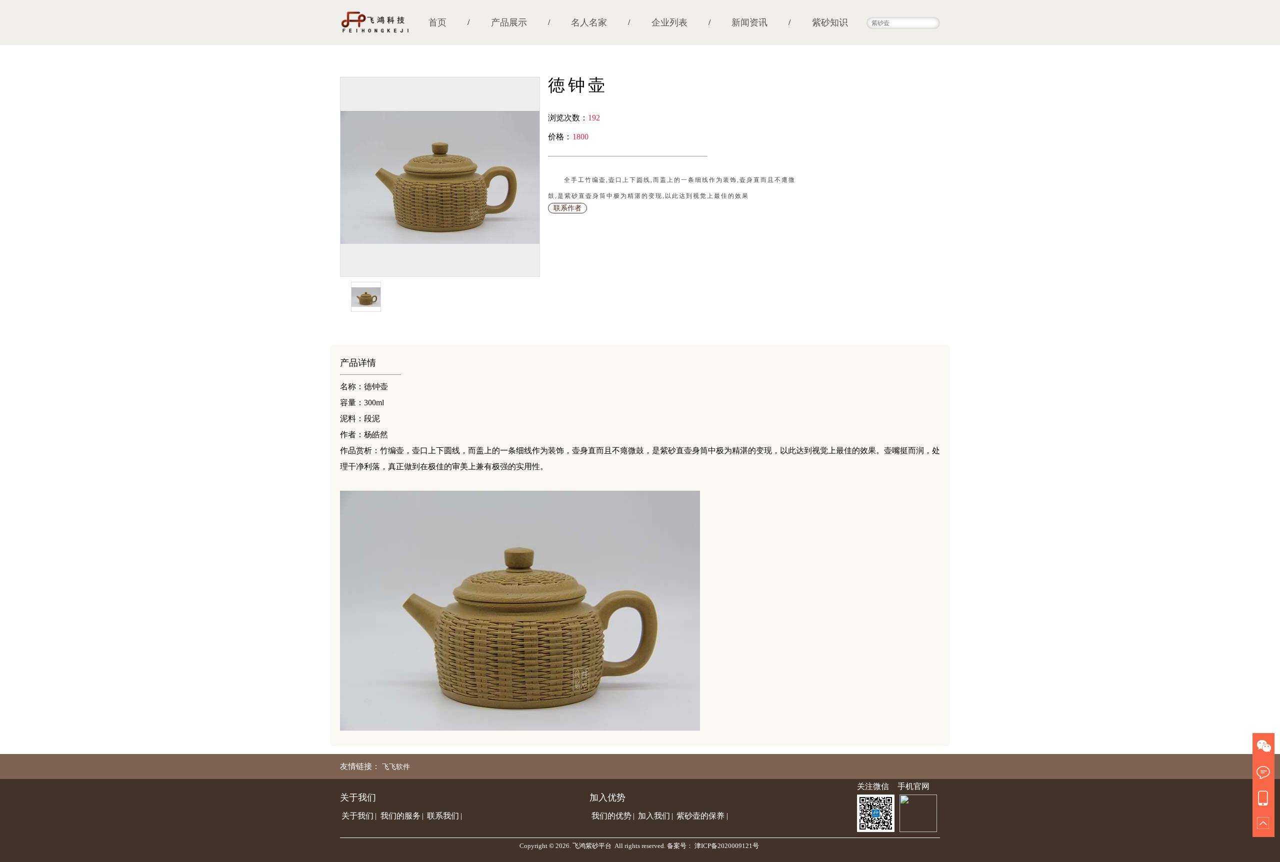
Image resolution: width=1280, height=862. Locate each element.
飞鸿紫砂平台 (592, 846)
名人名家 (589, 22)
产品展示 (509, 22)
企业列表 (670, 22)
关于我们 (358, 816)
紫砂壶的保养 (700, 816)
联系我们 (443, 816)
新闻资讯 (750, 22)
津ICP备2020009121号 (726, 846)
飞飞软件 (396, 767)
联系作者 (568, 208)
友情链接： (360, 766)
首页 (437, 22)
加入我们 (654, 816)
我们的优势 (612, 816)
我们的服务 (400, 816)
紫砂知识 (830, 22)
